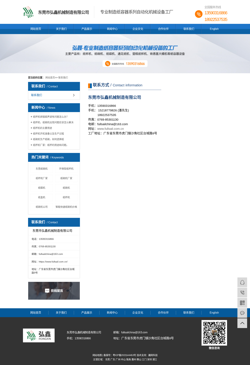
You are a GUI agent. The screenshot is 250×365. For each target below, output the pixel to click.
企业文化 (137, 28)
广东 (113, 359)
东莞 (108, 359)
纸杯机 (66, 197)
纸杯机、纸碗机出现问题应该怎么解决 (53, 122)
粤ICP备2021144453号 (124, 355)
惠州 (134, 359)
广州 (118, 359)
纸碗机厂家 (66, 178)
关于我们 (61, 28)
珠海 (128, 359)
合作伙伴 (163, 28)
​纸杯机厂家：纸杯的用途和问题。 (51, 145)
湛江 (154, 359)
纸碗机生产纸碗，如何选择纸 (48, 139)
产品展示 (86, 28)
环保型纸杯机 (66, 168)
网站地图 (97, 355)
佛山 (139, 359)
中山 (123, 359)
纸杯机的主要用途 (42, 128)
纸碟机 (41, 187)
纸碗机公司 (42, 206)
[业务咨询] (242, 282)
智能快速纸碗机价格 (66, 206)
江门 (144, 359)
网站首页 (35, 28)
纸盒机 (41, 197)
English (214, 28)
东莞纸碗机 (42, 168)
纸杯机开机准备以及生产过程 (48, 133)
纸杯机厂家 (42, 178)
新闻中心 (112, 28)
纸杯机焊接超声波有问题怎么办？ (51, 116)
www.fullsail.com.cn (110, 128)
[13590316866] (242, 292)
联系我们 (189, 28)
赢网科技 (152, 355)
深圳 (149, 359)
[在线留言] (242, 313)
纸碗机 (66, 187)
